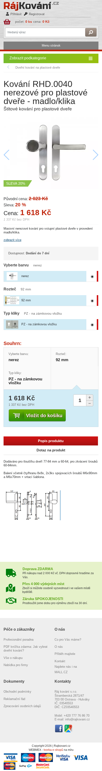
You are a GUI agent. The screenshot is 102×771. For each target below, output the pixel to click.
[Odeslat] (91, 32)
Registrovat (37, 14)
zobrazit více (12, 240)
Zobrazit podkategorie (27, 58)
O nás (59, 646)
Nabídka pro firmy (16, 665)
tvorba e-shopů (53, 750)
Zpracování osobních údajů (22, 706)
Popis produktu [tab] (51, 441)
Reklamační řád (14, 699)
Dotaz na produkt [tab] (51, 450)
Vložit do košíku (44, 415)
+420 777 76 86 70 (76, 715)
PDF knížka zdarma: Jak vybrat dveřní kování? (25, 648)
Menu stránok (51, 45)
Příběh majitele (65, 654)
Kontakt (60, 661)
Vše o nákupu (13, 658)
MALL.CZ (61, 672)
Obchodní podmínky (17, 691)
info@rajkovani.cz (77, 719)
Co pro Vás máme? (68, 639)
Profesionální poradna (18, 639)
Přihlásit (16, 14)
